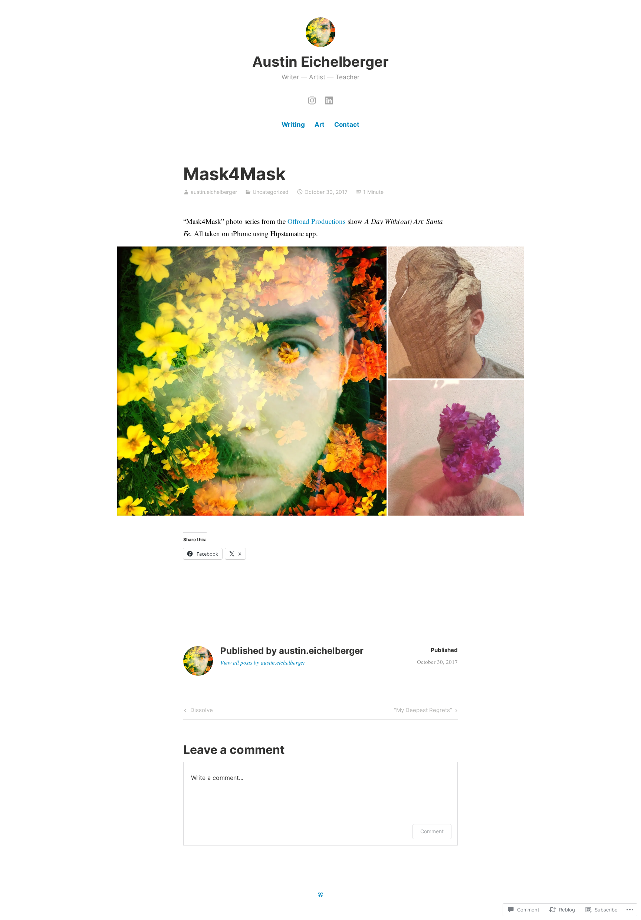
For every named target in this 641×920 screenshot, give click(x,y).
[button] (251, 381)
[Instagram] (312, 98)
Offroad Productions (316, 221)
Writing (293, 124)
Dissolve (197, 711)
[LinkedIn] (329, 98)
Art (320, 124)
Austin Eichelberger (320, 61)
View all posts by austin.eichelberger (262, 662)
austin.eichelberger (214, 192)
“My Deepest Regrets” (423, 711)
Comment (432, 831)
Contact (346, 124)
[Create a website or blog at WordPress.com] (320, 894)
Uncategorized (271, 192)
